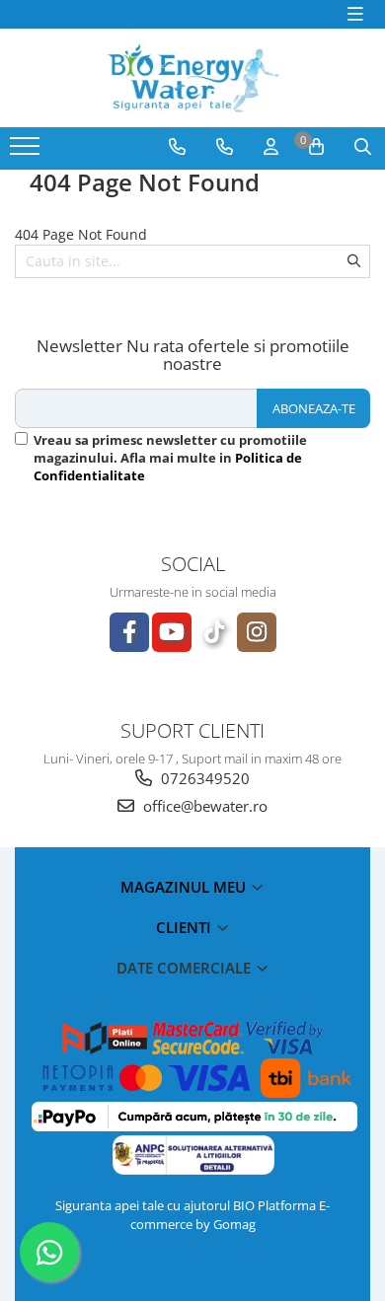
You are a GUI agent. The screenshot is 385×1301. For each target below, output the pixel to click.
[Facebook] (129, 632)
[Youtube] (172, 632)
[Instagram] (256, 632)
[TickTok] (214, 632)
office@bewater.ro (203, 806)
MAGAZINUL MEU (185, 887)
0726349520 (203, 778)
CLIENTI (185, 927)
